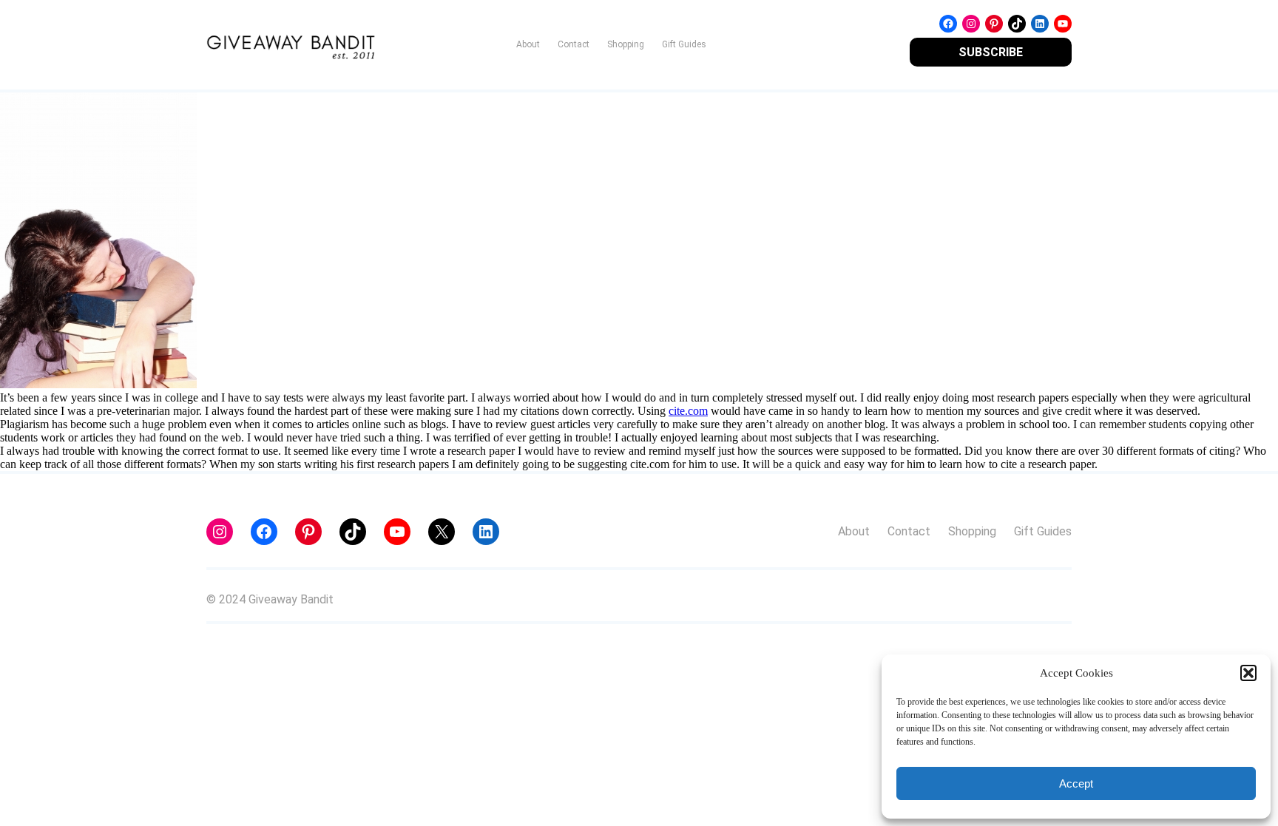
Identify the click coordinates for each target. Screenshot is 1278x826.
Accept (1076, 783)
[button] (1248, 673)
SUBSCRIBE (990, 52)
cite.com (688, 410)
